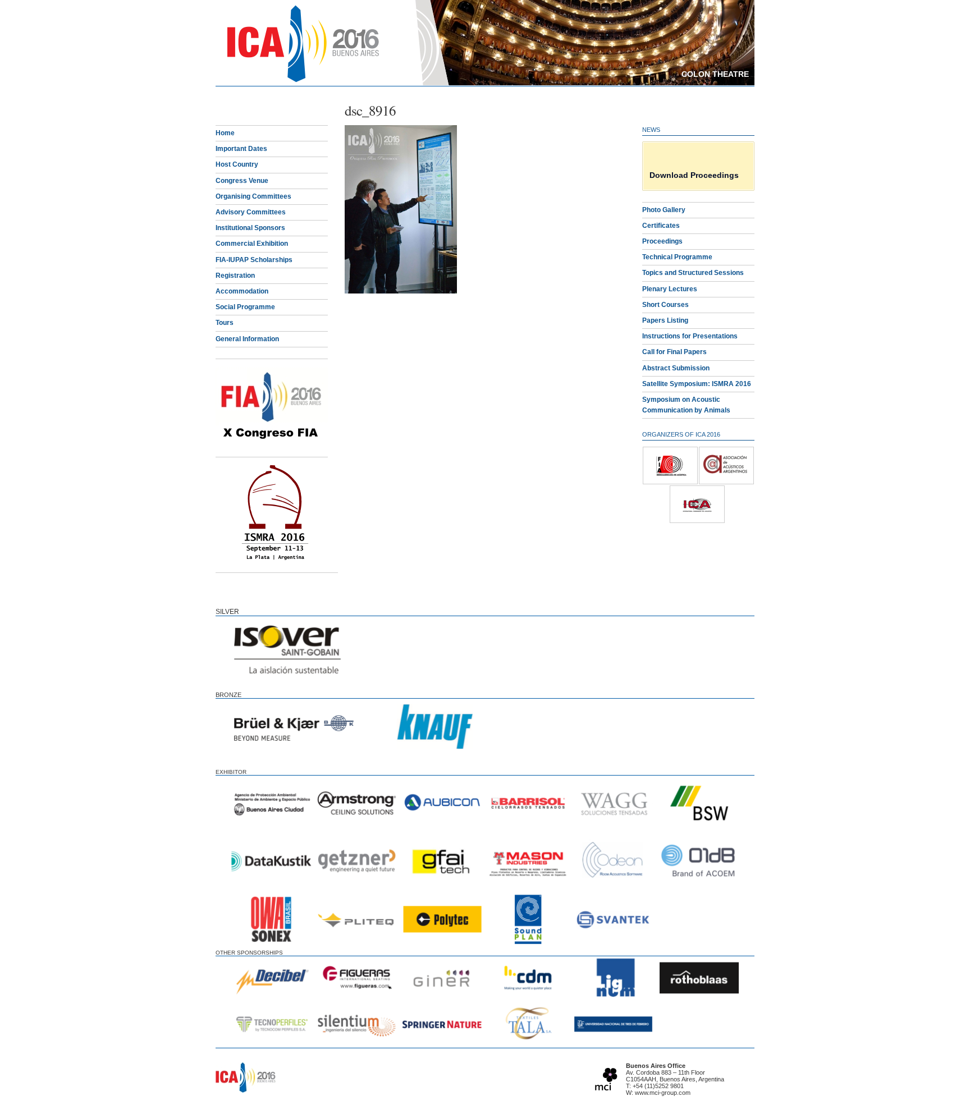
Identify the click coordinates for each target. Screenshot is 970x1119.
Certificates (661, 226)
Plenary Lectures (669, 289)
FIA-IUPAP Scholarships (254, 260)
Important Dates (241, 149)
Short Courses (665, 305)
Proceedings (662, 241)
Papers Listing (665, 320)
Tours (225, 323)
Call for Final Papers (674, 352)
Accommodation (242, 291)
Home (225, 133)
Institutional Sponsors (250, 228)
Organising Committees (253, 196)
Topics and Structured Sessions (693, 273)
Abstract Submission (676, 368)
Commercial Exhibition (252, 243)
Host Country (237, 164)
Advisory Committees (251, 212)
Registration (235, 275)
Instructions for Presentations (690, 336)
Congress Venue (242, 181)
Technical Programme (677, 257)
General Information (247, 339)
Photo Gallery (663, 210)
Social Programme (245, 307)
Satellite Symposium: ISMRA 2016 (696, 384)
